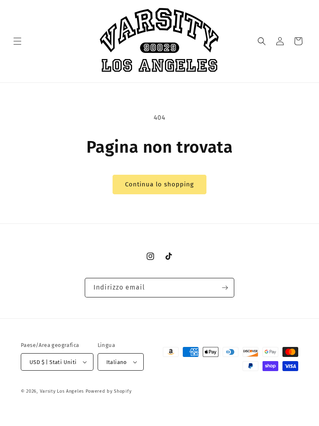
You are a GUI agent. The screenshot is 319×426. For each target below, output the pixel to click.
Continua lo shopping (159, 184)
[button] (17, 41)
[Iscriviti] (225, 287)
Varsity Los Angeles (62, 391)
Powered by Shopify (109, 391)
